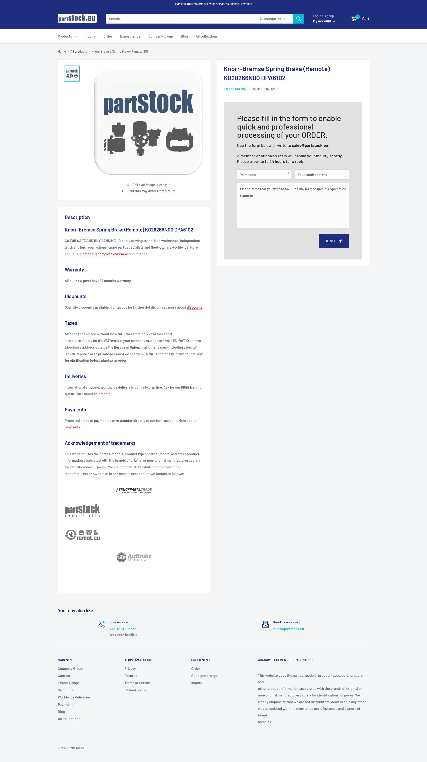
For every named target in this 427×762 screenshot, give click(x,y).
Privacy (130, 668)
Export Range (68, 682)
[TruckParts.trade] (134, 490)
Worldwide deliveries (74, 697)
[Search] (298, 19)
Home (62, 51)
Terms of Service (138, 682)
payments (72, 427)
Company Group (70, 668)
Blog (184, 36)
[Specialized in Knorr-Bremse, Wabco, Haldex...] (134, 557)
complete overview (113, 254)
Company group (160, 36)
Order (107, 36)
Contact (64, 675)
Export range (130, 36)
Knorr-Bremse (235, 89)
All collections (207, 36)
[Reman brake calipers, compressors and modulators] (134, 534)
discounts (194, 307)
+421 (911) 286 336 (122, 628)
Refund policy (135, 690)
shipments (102, 393)
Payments (65, 704)
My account (322, 21)
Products (65, 36)
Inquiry (90, 36)
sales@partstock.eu (310, 145)
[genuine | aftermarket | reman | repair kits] (134, 510)
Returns (131, 675)
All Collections (69, 718)
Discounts (66, 690)
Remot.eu (88, 254)
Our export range (204, 675)
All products (78, 51)
